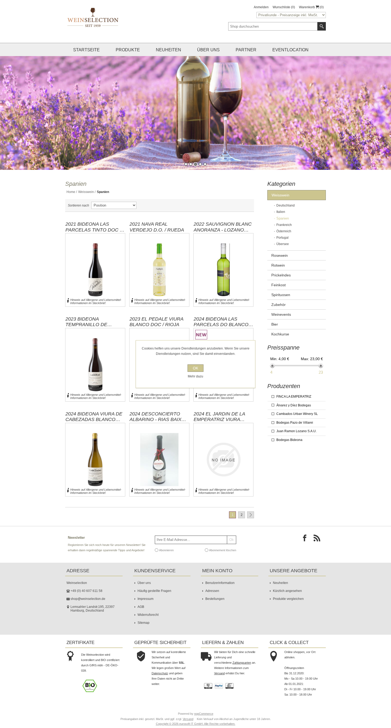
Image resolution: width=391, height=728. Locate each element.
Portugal (282, 237)
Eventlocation (290, 50)
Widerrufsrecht (148, 615)
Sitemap (143, 623)
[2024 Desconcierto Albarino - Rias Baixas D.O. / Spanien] (159, 460)
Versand (219, 673)
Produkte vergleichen (288, 599)
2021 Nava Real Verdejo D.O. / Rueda (157, 227)
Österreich (283, 231)
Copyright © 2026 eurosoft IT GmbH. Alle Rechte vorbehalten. (195, 723)
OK (195, 368)
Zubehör (278, 304)
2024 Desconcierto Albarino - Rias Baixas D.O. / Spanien (159, 416)
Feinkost (278, 285)
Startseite (86, 50)
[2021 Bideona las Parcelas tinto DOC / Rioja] (95, 270)
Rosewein (279, 255)
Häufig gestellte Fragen (154, 591)
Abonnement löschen (222, 550)
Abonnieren (166, 550)
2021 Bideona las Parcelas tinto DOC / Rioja (93, 227)
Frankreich (284, 225)
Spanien (282, 218)
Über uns (208, 50)
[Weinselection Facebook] (306, 539)
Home (70, 192)
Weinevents (281, 314)
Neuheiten (168, 50)
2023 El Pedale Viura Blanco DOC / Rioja (156, 321)
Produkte (128, 50)
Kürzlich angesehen (287, 591)
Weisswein (86, 192)
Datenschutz (160, 673)
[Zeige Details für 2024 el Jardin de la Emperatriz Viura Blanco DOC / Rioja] (223, 460)
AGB (141, 607)
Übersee (282, 244)
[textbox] (273, 26)
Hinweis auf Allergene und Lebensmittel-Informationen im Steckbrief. (96, 301)
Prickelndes (281, 275)
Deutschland (285, 205)
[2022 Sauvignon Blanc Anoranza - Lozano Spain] (223, 270)
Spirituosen (280, 295)
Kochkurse (280, 334)
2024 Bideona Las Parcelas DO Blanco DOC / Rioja (221, 321)
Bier (274, 324)
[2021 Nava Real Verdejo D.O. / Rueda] (159, 270)
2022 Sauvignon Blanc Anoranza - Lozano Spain (223, 227)
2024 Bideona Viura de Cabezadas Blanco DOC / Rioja (93, 416)
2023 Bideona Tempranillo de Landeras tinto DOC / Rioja (93, 321)
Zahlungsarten (241, 662)
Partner (246, 50)
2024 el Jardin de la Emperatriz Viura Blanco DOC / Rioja (219, 416)
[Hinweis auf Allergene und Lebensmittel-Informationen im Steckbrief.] (68, 301)
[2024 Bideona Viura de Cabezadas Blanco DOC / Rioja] (95, 460)
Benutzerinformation (220, 583)
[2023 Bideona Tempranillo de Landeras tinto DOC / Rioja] (95, 365)
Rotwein (278, 265)
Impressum (145, 599)
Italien (280, 212)
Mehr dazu (195, 376)
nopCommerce (203, 713)
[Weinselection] (93, 17)
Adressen (212, 591)
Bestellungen (214, 599)
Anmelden (261, 7)
